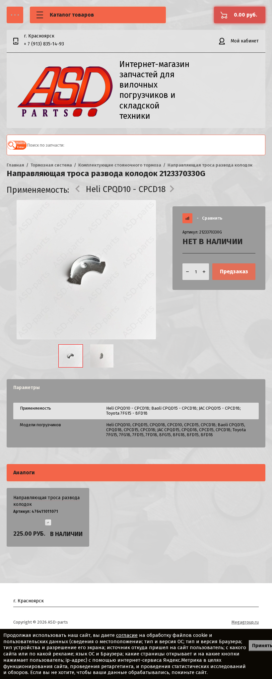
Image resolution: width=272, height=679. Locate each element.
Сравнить (209, 218)
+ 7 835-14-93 (44, 44)
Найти (17, 145)
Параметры (26, 387)
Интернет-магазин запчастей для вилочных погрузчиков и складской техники (154, 90)
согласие (127, 635)
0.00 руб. (245, 15)
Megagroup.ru (245, 622)
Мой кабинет (245, 41)
